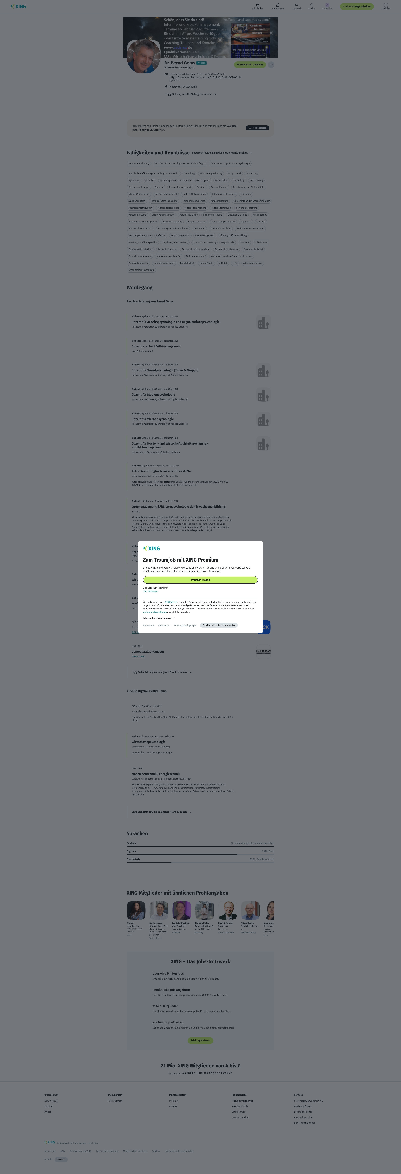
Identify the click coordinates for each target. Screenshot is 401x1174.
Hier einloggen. (150, 591)
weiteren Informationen (155, 612)
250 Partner (171, 602)
